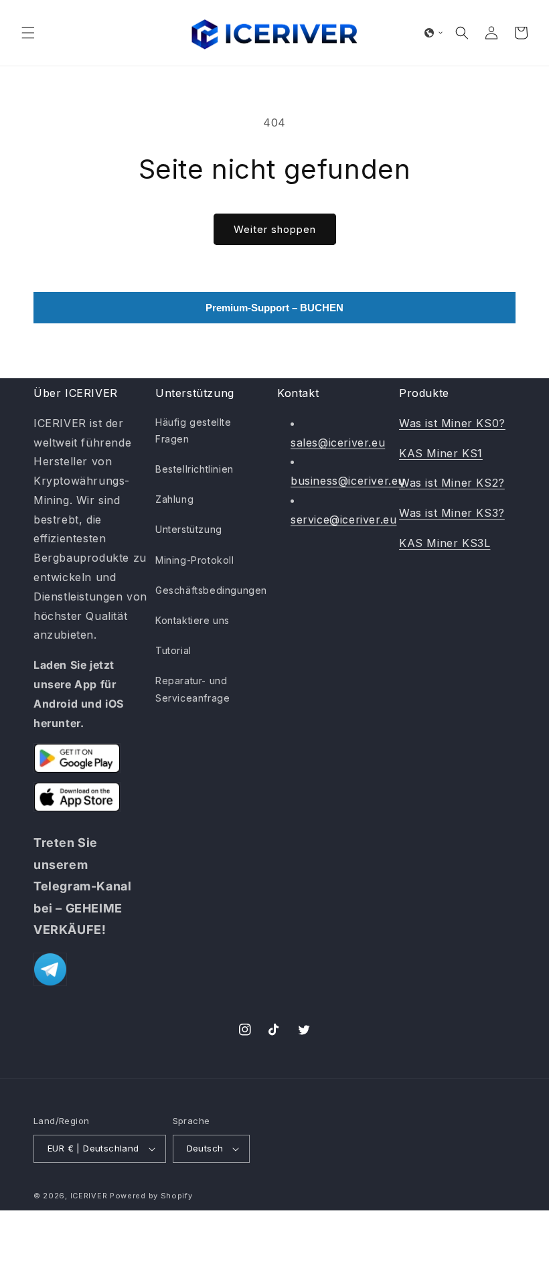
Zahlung (174, 499)
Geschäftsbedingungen (211, 590)
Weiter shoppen (275, 229)
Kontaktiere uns (192, 620)
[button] (28, 33)
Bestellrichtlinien (194, 469)
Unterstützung (188, 529)
